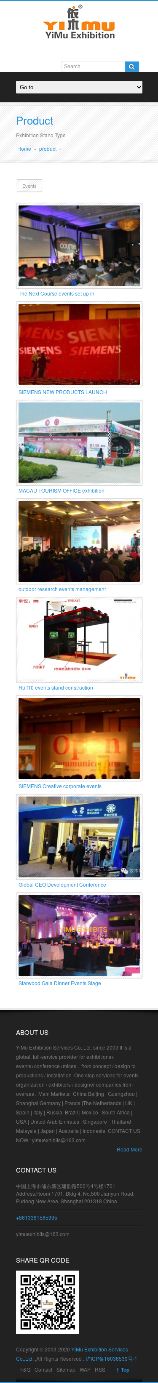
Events (29, 185)
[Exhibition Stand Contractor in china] (79, 41)
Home (24, 148)
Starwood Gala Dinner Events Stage (60, 982)
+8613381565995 (36, 1217)
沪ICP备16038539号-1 (111, 1358)
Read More (129, 1149)
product (47, 148)
